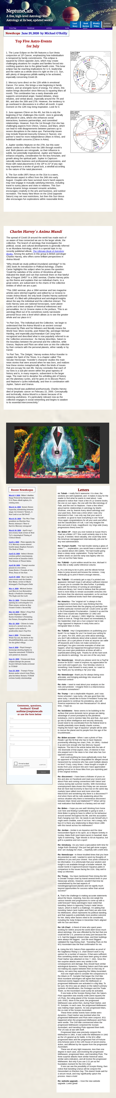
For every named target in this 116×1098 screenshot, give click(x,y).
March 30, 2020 (15, 530)
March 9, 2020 (14, 495)
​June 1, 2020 (13, 635)
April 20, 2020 (14, 565)
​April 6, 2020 (14, 541)
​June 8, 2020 (13, 647)
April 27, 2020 (14, 576)
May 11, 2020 (14, 600)
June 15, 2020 (14, 659)
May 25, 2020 (14, 623)
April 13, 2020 (14, 553)
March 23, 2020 (15, 518)
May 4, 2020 (13, 588)
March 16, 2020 (15, 506)
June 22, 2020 (14, 670)
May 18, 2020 (14, 611)
